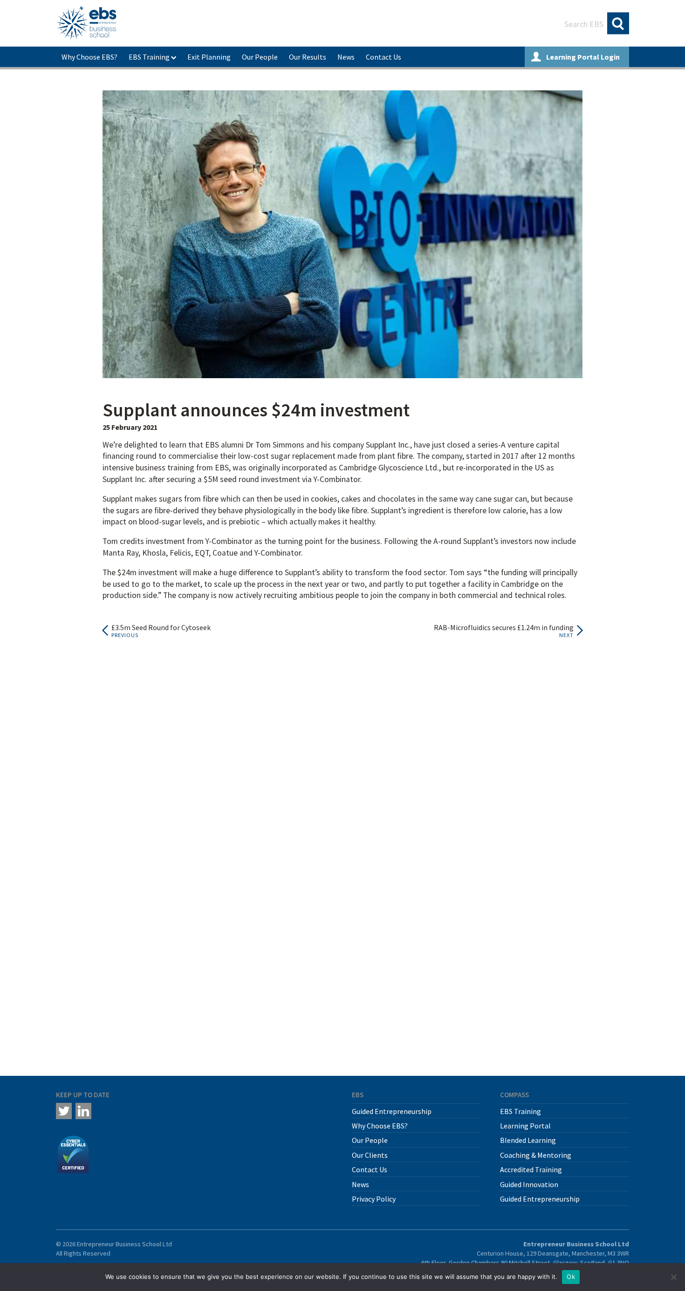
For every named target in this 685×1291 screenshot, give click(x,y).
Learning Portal (525, 1125)
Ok (571, 1276)
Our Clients (370, 1155)
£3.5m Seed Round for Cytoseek (161, 627)
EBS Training (149, 56)
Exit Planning (209, 56)
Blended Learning (528, 1140)
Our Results (307, 56)
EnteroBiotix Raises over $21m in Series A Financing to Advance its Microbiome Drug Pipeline (145, 843)
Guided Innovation (529, 1184)
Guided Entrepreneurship (392, 1111)
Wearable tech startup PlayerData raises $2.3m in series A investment (526, 923)
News (346, 56)
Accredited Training (531, 1169)
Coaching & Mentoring (535, 1155)
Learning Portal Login (582, 56)
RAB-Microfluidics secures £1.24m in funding (504, 627)
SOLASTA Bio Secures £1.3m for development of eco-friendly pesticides (341, 923)
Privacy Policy (374, 1198)
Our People (260, 56)
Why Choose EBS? (89, 56)
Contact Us (383, 56)
